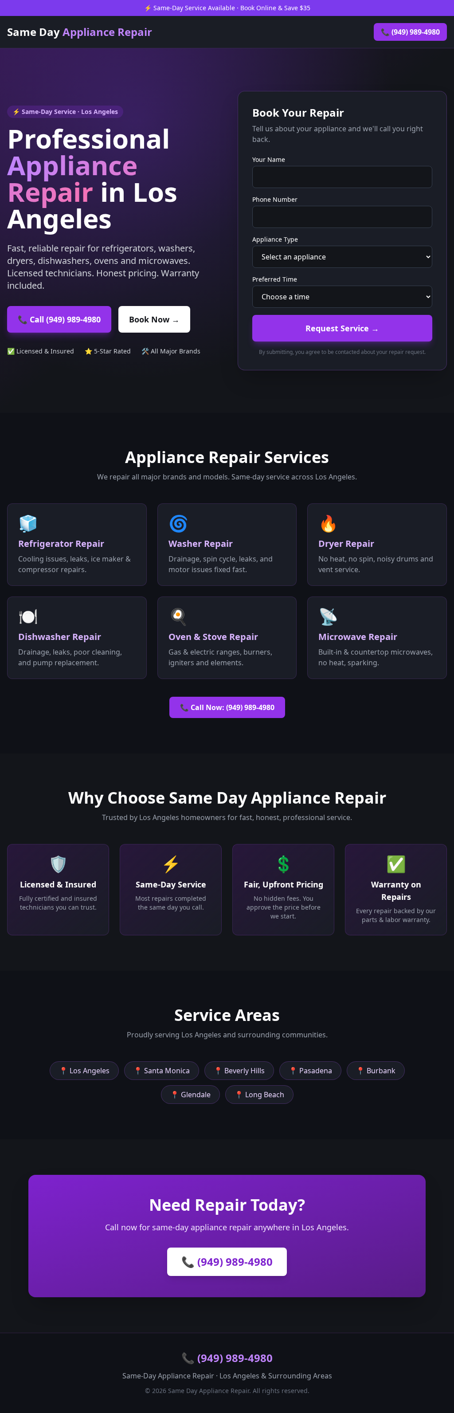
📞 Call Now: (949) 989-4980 (227, 707)
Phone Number (274, 199)
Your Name (268, 159)
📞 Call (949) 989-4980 (59, 319)
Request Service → (342, 328)
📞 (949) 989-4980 (410, 32)
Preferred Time (274, 279)
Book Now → (154, 319)
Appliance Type (275, 239)
